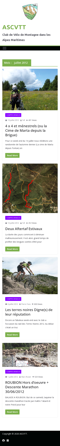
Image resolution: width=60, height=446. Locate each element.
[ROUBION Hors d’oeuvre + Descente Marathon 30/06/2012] (30, 355)
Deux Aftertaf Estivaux (23, 228)
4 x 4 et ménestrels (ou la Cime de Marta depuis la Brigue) (26, 130)
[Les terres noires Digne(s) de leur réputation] (30, 275)
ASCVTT (14, 27)
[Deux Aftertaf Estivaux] (30, 188)
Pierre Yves (26, 304)
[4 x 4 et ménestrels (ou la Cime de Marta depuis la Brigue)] (30, 89)
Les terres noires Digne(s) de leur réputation (29, 312)
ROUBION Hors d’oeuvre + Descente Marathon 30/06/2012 (27, 387)
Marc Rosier (26, 377)
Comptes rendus (13, 115)
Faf (23, 120)
